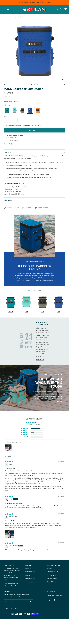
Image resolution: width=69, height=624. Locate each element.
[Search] (8, 9)
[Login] (60, 9)
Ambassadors (29, 582)
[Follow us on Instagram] (54, 600)
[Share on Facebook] (9, 144)
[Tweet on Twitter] (14, 144)
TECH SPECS (8, 200)
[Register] (30, 601)
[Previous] (4, 84)
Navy (58, 312)
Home (5, 17)
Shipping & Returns (13, 207)
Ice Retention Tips (52, 571)
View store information (12, 140)
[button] (8, 101)
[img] (9, 461)
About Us (28, 568)
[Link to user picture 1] (9, 534)
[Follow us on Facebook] (49, 600)
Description (8, 152)
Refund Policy (51, 582)
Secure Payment (43, 207)
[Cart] (64, 9)
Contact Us (50, 568)
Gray (42, 312)
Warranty (28, 207)
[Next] (64, 84)
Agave (10, 312)
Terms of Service (52, 578)
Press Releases (29, 578)
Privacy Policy (51, 575)
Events (27, 575)
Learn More (40, 360)
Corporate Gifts (30, 571)
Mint (26, 312)
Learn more (47, 2)
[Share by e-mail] (17, 144)
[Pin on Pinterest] (11, 144)
